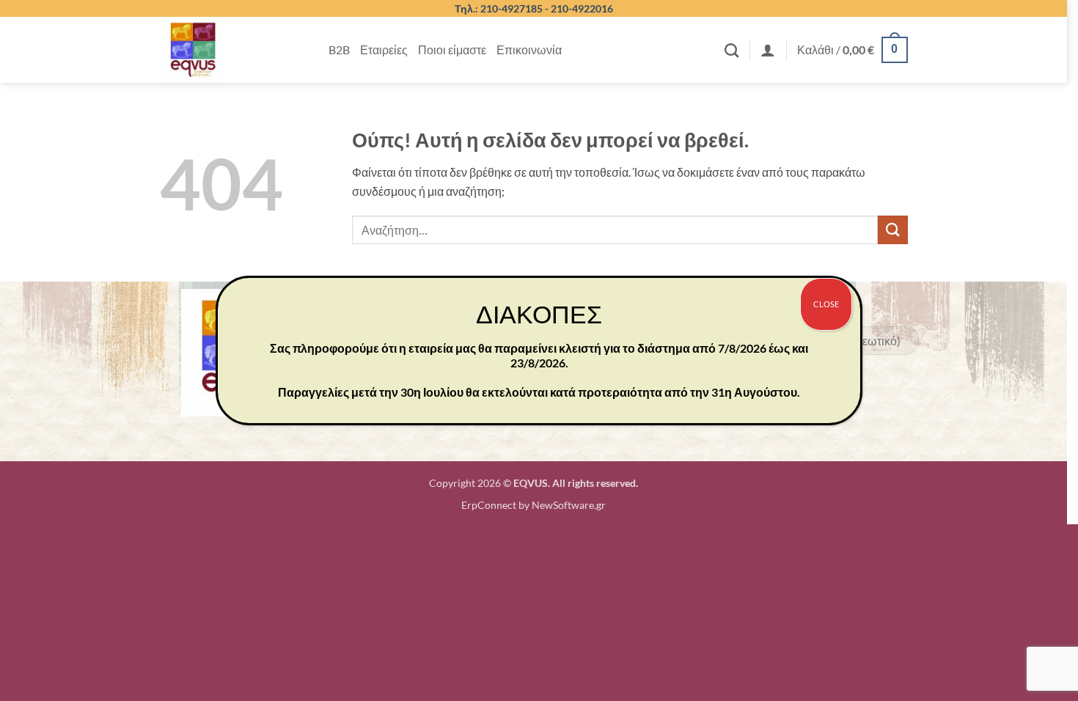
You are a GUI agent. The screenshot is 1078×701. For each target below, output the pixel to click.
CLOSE (826, 304)
